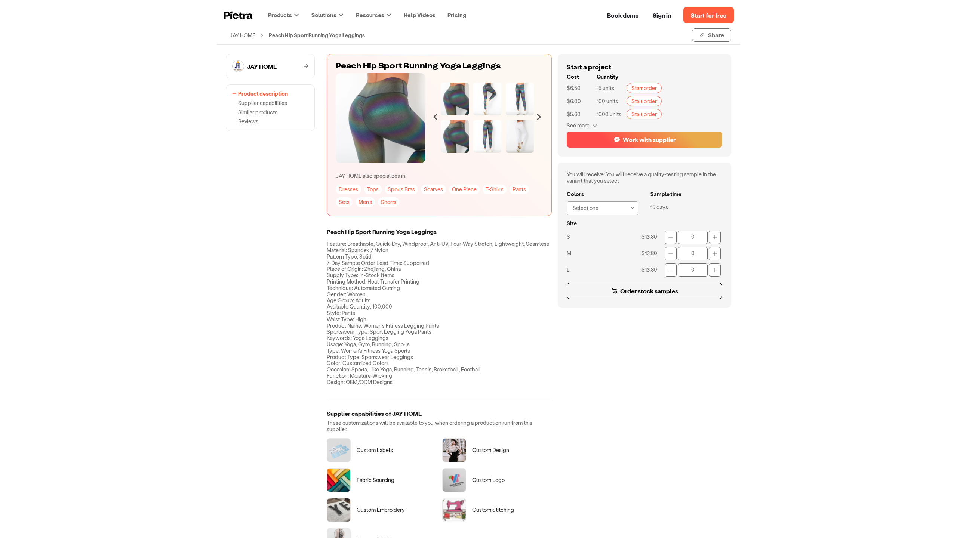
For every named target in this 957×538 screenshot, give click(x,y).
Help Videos (420, 15)
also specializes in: (371, 176)
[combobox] (600, 207)
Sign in (662, 15)
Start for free (708, 15)
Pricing (456, 15)
